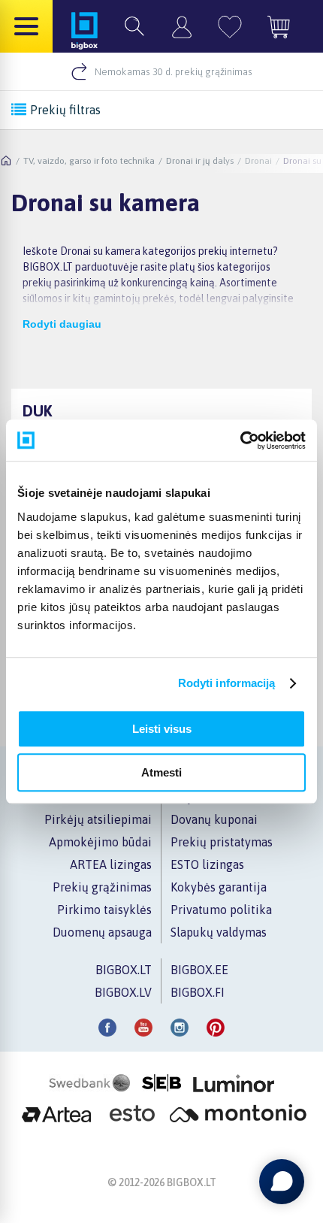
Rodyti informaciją (227, 683)
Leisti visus (162, 728)
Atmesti (161, 772)
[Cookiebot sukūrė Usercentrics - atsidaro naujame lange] (240, 440)
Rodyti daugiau (62, 324)
